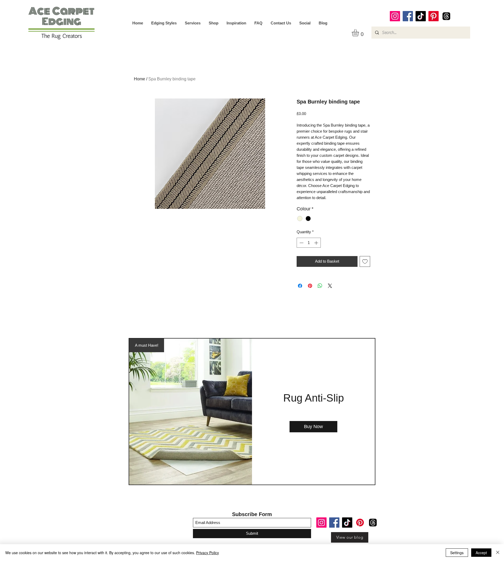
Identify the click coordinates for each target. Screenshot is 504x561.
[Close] (498, 552)
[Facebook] (408, 16)
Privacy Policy (207, 552)
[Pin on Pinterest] (310, 286)
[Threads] (446, 16)
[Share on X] (330, 286)
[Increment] (316, 243)
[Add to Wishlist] (365, 261)
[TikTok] (421, 16)
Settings (457, 552)
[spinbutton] (308, 243)
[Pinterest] (433, 16)
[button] (359, 32)
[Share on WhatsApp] (320, 286)
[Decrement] (300, 243)
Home (139, 79)
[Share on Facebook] (300, 286)
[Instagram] (395, 16)
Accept (481, 552)
